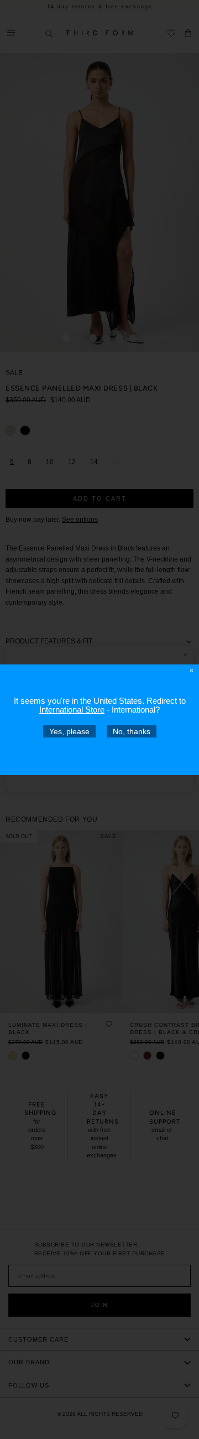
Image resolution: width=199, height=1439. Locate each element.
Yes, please (69, 730)
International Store (71, 709)
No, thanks (131, 730)
